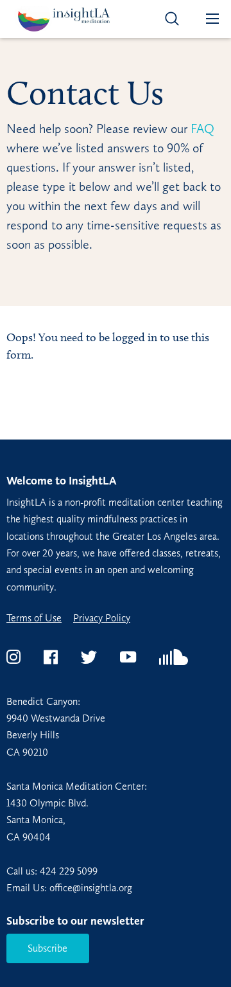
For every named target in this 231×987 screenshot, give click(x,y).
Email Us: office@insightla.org (69, 888)
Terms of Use (34, 618)
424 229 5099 (69, 871)
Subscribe (47, 948)
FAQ (200, 128)
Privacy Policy (101, 618)
